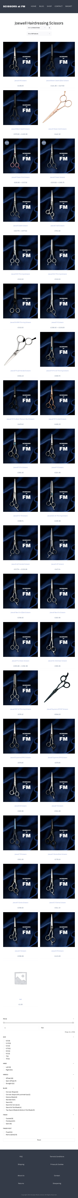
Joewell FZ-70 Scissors (20, 516)
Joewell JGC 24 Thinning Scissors (57, 516)
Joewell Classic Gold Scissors (57, 129)
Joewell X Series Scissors (20, 903)
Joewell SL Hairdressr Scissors (57, 661)
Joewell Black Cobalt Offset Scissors (57, 81)
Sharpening (57, 1183)
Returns (21, 1183)
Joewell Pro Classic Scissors (20, 661)
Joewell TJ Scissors (57, 806)
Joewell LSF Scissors (57, 564)
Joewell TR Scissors (21, 854)
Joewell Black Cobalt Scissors (20, 129)
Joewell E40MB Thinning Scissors (20, 322)
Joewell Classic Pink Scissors (20, 177)
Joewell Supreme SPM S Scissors (20, 758)
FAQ (21, 1157)
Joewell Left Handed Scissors (20, 564)
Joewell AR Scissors (21, 81)
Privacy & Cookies (56, 1164)
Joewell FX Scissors (57, 467)
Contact (57, 1176)
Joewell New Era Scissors (57, 613)
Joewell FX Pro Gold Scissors (57, 419)
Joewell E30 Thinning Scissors (20, 274)
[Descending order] (49, 28)
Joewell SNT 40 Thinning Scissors (20, 709)
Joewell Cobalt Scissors (20, 226)
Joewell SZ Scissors (21, 806)
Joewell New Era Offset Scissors (20, 613)
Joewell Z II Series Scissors (57, 903)
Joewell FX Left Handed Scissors (20, 371)
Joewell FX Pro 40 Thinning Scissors (57, 371)
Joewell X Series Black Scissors (57, 854)
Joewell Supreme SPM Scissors (57, 758)
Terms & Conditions (57, 1157)
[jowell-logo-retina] (14, 5)
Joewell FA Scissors (57, 322)
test (20, 999)
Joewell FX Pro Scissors (20, 467)
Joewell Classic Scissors (57, 177)
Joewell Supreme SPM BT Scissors (57, 709)
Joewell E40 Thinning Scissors (57, 274)
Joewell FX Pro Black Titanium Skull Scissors (20, 419)
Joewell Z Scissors (20, 951)
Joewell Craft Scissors (57, 226)
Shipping (21, 1164)
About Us (21, 1176)
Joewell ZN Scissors (57, 951)
